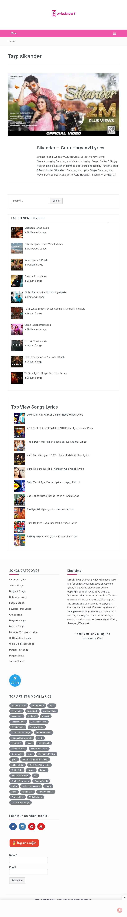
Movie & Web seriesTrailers (23, 632)
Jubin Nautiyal (18, 749)
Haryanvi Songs (17, 620)
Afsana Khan (38, 705)
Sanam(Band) (41, 781)
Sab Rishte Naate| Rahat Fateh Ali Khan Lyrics (53, 495)
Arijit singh (32, 711)
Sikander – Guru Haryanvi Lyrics (70, 147)
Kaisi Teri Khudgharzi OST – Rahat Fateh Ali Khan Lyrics (58, 455)
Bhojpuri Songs (17, 591)
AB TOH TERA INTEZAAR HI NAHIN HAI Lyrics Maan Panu (60, 428)
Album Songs (16, 585)
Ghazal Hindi (15, 614)
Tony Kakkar (17, 797)
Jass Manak (43, 743)
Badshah (32, 716)
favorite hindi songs (21, 732)
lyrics (14, 759)
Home (11, 41)
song (14, 792)
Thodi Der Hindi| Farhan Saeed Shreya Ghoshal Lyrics (56, 441)
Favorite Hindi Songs (20, 608)
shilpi (14, 786)
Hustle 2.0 (16, 743)
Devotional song (38, 722)
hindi (40, 738)
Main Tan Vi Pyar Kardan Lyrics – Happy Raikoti (53, 482)
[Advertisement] (92, 666)
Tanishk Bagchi (46, 792)
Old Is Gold (17, 770)
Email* (13, 867)
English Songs (16, 603)
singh (48, 786)
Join (15, 682)
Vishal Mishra (35, 797)
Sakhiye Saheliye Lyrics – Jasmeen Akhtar (50, 509)
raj (35, 775)
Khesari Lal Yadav (46, 754)
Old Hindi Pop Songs (20, 638)
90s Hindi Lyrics (17, 579)
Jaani (29, 743)
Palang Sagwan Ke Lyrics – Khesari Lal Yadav (52, 536)
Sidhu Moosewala (31, 786)
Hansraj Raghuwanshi (22, 738)
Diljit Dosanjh (18, 727)
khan (30, 754)
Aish (52, 705)
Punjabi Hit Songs (18, 649)
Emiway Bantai (37, 727)
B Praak (45, 716)
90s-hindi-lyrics (19, 705)
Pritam (43, 770)
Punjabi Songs (16, 655)
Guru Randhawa (43, 732)
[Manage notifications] (119, 910)
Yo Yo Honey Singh (20, 802)
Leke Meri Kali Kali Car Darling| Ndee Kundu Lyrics (55, 414)
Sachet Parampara (20, 781)
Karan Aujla (17, 754)
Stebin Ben (27, 792)
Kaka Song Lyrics (39, 749)
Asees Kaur (17, 716)
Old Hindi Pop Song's (39, 765)
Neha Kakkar (18, 765)
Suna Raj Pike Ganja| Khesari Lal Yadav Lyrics (52, 523)
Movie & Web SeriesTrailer (35, 759)
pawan (31, 770)
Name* (13, 855)
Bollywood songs (18, 597)
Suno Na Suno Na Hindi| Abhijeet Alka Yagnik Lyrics (55, 468)
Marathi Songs (17, 626)
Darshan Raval (18, 722)
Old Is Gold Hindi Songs (21, 643)
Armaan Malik (49, 711)
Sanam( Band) (16, 661)
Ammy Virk (17, 711)
